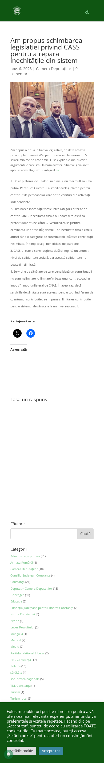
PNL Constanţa (20, 660)
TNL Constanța (20, 686)
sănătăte (16, 672)
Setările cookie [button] (21, 750)
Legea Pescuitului (22, 627)
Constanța (17, 582)
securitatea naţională (24, 679)
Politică (15, 666)
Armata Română (21, 562)
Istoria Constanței (22, 614)
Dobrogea (17, 595)
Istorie (14, 621)
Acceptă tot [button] (51, 750)
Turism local (18, 698)
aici (58, 170)
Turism (15, 692)
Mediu (14, 646)
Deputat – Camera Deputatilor (31, 588)
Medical (15, 640)
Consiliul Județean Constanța (30, 575)
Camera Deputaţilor (53, 68)
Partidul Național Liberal (27, 653)
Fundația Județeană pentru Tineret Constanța (41, 608)
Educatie (16, 601)
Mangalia (16, 634)
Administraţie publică (25, 556)
